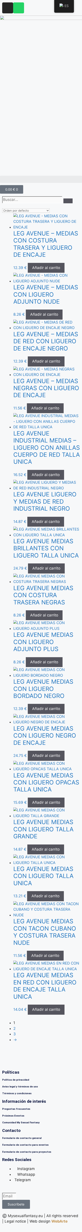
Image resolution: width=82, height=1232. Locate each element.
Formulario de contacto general (22, 1138)
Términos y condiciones (16, 1093)
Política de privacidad (15, 1079)
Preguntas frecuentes (16, 1108)
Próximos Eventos (13, 1115)
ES (67, 6)
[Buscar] (68, 200)
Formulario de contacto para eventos (25, 1144)
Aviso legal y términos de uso (20, 1086)
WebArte (59, 1221)
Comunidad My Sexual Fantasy (21, 1122)
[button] (41, 179)
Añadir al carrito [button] (46, 268)
